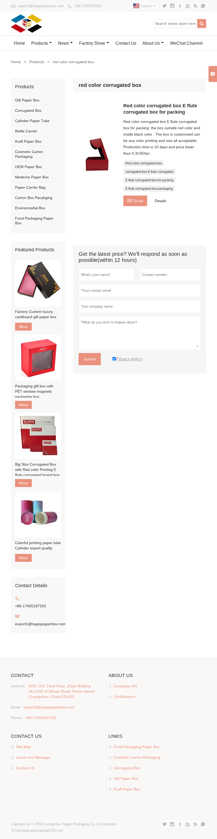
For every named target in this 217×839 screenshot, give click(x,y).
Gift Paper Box (27, 100)
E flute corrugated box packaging (149, 189)
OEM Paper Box (28, 167)
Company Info (125, 686)
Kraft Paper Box (28, 141)
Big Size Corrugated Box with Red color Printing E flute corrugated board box (37, 469)
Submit (90, 359)
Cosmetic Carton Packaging (137, 757)
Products (39, 43)
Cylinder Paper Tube (32, 121)
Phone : (17, 718)
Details (160, 201)
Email (135, 200)
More (23, 327)
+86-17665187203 (87, 6)
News (63, 43)
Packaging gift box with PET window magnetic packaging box (34, 391)
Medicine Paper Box (32, 177)
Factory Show (92, 43)
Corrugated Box (28, 110)
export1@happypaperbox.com (41, 6)
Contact (22, 675)
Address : (19, 686)
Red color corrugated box (143, 163)
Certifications (124, 696)
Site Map (23, 747)
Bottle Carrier (26, 131)
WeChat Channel (186, 43)
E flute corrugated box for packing (149, 180)
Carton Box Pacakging (33, 198)
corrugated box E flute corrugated (149, 172)
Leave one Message (33, 757)
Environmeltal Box (30, 208)
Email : (16, 707)
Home (19, 43)
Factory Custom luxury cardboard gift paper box (35, 314)
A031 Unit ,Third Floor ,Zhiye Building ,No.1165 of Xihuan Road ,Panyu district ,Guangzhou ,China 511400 (61, 691)
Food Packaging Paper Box (137, 747)
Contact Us (125, 43)
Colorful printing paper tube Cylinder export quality (38, 545)
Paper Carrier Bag (30, 187)
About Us (151, 43)
